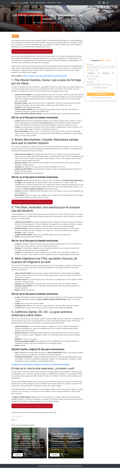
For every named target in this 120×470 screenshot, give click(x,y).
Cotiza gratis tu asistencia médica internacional (32, 51)
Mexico (15, 36)
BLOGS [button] (59, 2)
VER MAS (18, 455)
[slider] (17, 416)
